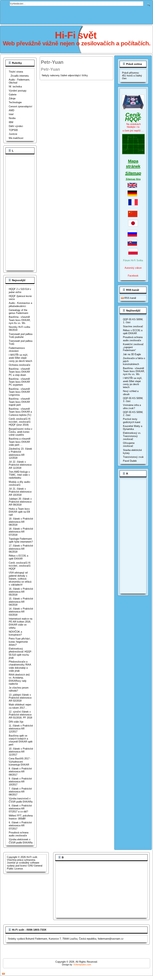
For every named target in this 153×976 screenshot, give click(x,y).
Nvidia (12, 118)
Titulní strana (16, 71)
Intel (11, 114)
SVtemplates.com (82, 964)
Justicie (13, 134)
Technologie (15, 102)
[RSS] (3, 974)
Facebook (133, 275)
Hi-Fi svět (75, 35)
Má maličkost (16, 138)
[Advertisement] (76, 14)
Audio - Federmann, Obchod (19, 81)
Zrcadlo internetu (20, 75)
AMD (11, 110)
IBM (11, 122)
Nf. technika (15, 86)
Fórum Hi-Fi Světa (133, 260)
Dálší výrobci (16, 126)
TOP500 (13, 130)
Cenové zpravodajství (20, 106)
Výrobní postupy (17, 90)
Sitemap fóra (133, 179)
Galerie (12, 94)
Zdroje (12, 98)
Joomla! (11, 862)
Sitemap (133, 173)
